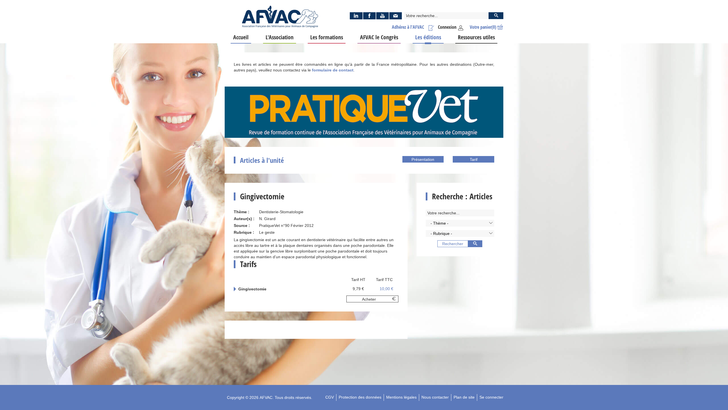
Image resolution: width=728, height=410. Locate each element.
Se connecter (491, 397)
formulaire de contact (332, 70)
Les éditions (428, 37)
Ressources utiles (476, 37)
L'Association (279, 37)
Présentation (422, 159)
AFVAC (266, 397)
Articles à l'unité (262, 160)
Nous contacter (435, 397)
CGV (329, 397)
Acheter (369, 299)
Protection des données (360, 397)
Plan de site (464, 397)
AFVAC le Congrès (379, 37)
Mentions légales (401, 397)
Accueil (241, 37)
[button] (460, 223)
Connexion (447, 27)
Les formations (326, 37)
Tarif (473, 159)
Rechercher (452, 243)
